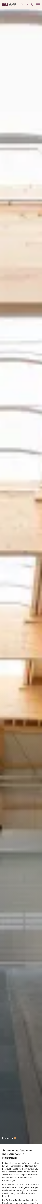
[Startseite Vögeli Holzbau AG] (9, 4)
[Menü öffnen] (38, 4)
